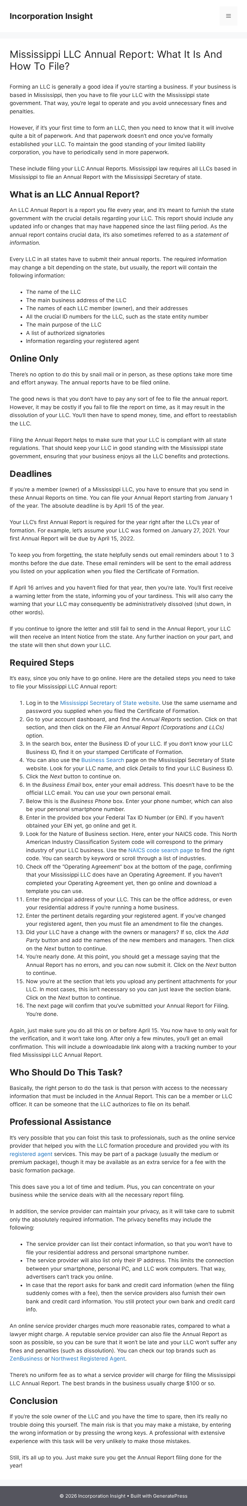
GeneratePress (170, 1496)
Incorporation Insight (51, 16)
